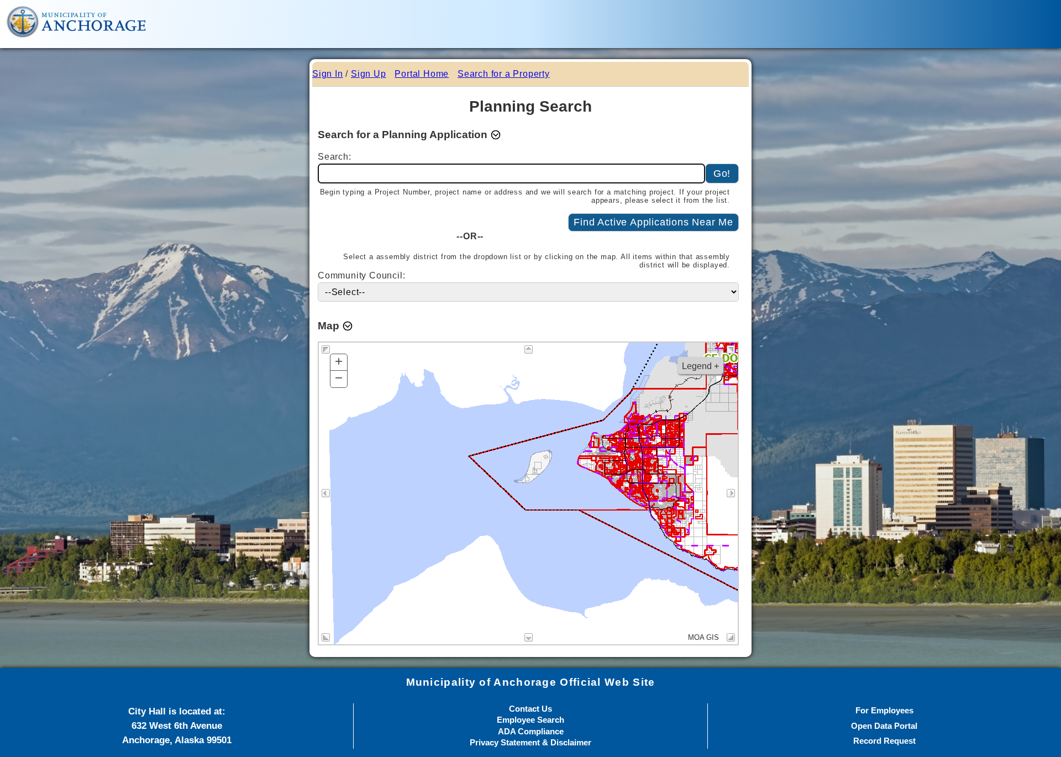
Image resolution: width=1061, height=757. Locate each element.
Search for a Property (504, 73)
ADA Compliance (531, 732)
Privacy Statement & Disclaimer (530, 743)
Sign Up (368, 73)
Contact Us (530, 709)
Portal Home (422, 73)
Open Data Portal (884, 726)
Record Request (884, 741)
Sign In (327, 73)
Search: (336, 156)
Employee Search (530, 720)
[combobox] (511, 173)
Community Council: (363, 275)
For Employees (884, 711)
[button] (410, 134)
